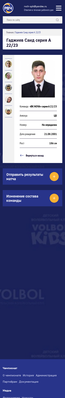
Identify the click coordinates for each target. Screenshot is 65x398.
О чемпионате (12, 375)
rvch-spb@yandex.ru (35, 6)
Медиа (7, 390)
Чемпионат (10, 368)
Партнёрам (10, 381)
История (28, 375)
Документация (28, 381)
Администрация (46, 375)
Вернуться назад (35, 155)
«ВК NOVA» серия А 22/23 (43, 106)
